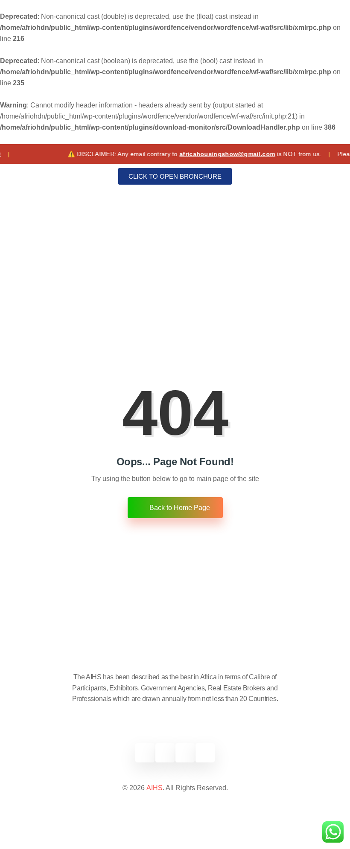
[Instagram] (185, 752)
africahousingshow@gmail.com (215, 154)
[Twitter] (165, 752)
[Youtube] (205, 752)
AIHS (154, 787)
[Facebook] (145, 752)
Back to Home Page (179, 507)
